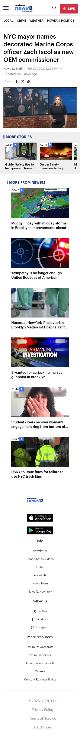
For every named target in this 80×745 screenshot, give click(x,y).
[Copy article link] (28, 81)
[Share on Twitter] (22, 81)
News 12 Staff (12, 68)
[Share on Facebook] (16, 81)
